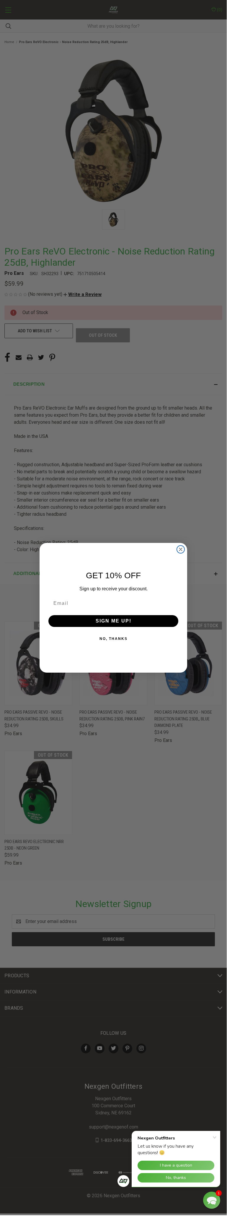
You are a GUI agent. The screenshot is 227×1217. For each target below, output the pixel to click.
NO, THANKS (113, 639)
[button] (211, 1200)
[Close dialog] (180, 549)
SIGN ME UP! (113, 620)
